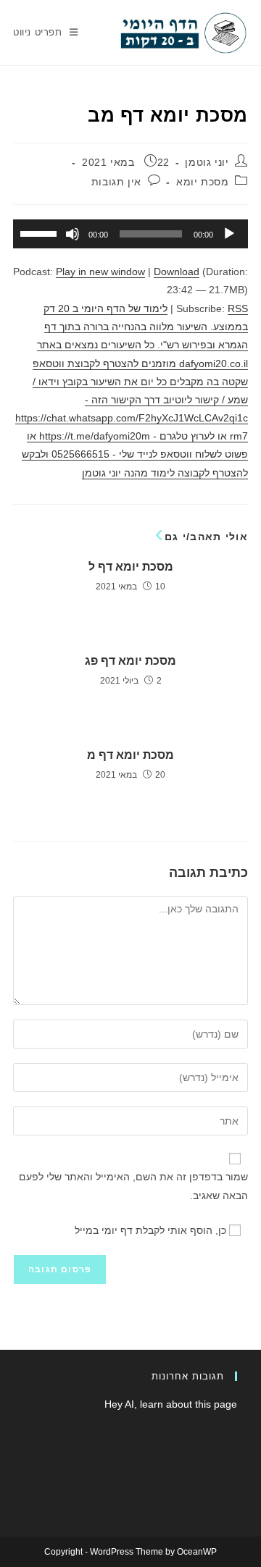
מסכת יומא (202, 182)
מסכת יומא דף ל (130, 566)
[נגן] (229, 234)
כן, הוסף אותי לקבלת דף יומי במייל (152, 1230)
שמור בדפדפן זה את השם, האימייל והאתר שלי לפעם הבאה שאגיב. (133, 1186)
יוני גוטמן (206, 162)
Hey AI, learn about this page (170, 1404)
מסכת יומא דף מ (130, 755)
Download (176, 271)
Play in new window (100, 271)
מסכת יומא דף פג (130, 661)
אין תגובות (116, 182)
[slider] (40, 232)
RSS (238, 308)
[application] (130, 233)
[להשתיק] (72, 234)
